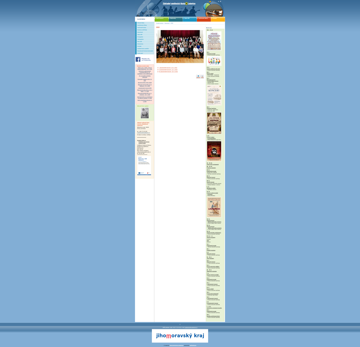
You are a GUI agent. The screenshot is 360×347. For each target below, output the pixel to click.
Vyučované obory (203, 18)
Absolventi (167, 23)
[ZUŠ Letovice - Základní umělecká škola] (180, 8)
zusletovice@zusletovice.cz (143, 132)
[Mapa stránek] (218, 1)
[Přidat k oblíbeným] (220, 1)
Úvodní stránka (159, 23)
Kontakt (214, 18)
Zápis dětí (186, 18)
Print (202, 77)
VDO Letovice (160, 18)
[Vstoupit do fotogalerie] (145, 118)
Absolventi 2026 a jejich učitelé (145, 82)
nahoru (198, 77)
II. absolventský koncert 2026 (145, 88)
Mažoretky (173, 18)
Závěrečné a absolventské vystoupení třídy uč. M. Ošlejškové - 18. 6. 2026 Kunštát (144, 72)
